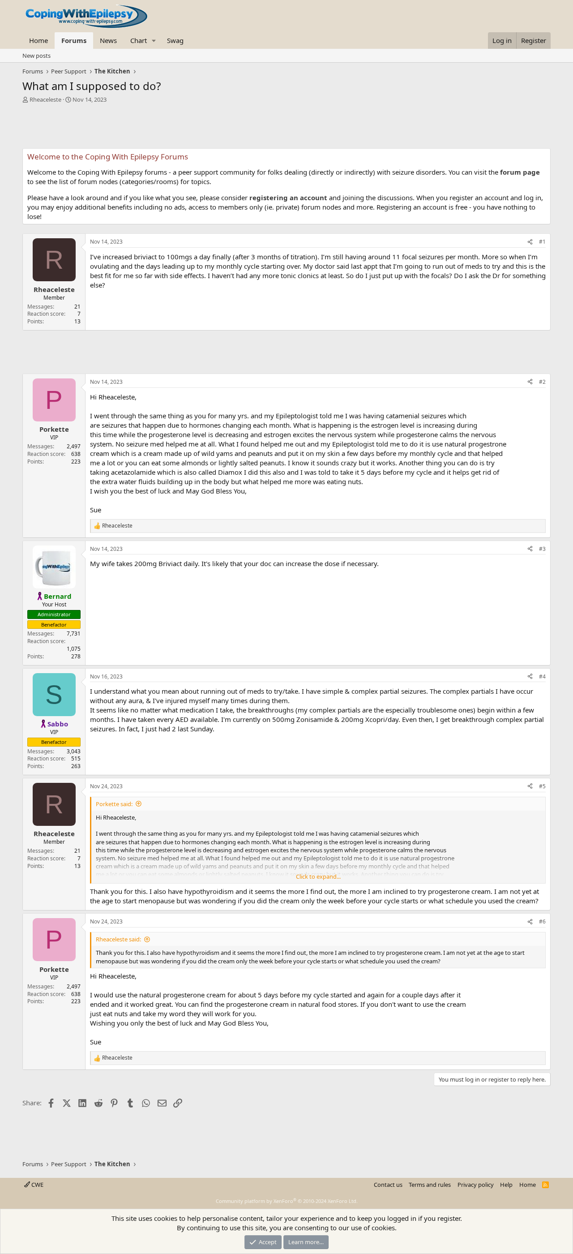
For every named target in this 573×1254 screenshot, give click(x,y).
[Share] (530, 242)
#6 (542, 921)
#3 (542, 549)
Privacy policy (476, 1185)
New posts (36, 56)
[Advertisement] (286, 128)
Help (506, 1185)
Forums (73, 40)
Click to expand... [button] (318, 876)
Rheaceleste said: (118, 939)
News (108, 40)
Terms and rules (430, 1185)
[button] (154, 40)
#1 (542, 241)
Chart (138, 40)
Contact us (388, 1185)
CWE (36, 1185)
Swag (175, 40)
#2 (542, 382)
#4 (542, 676)
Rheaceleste (45, 99)
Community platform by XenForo (287, 1201)
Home (38, 40)
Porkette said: (114, 804)
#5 (542, 786)
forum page (520, 171)
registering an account (288, 197)
